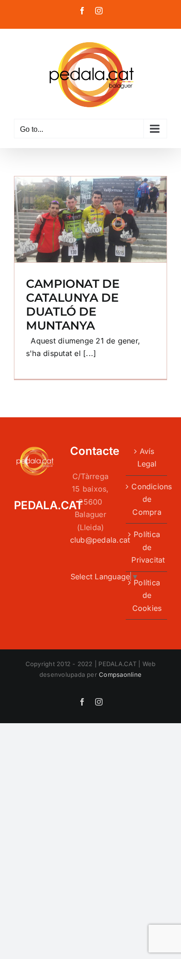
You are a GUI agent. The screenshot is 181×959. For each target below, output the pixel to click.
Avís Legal (147, 458)
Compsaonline (120, 674)
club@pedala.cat (100, 539)
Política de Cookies (147, 595)
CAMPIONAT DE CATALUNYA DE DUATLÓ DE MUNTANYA (73, 304)
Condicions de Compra (146, 499)
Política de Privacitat (146, 547)
